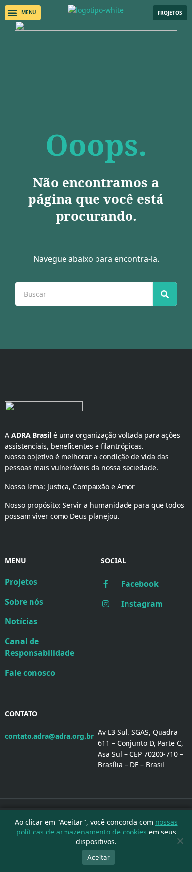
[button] (23, 12)
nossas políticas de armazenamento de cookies (97, 826)
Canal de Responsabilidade (39, 647)
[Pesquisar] (165, 294)
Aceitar (98, 857)
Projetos (21, 581)
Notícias (21, 621)
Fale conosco (30, 672)
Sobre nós (24, 601)
